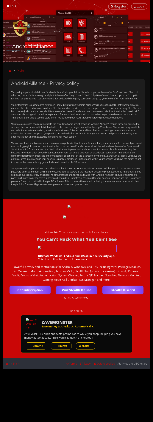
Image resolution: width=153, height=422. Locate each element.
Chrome (38, 346)
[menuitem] (11, 6)
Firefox (62, 346)
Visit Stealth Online (76, 290)
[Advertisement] (76, 395)
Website (84, 346)
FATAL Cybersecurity (78, 297)
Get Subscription (30, 290)
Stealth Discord (123, 290)
